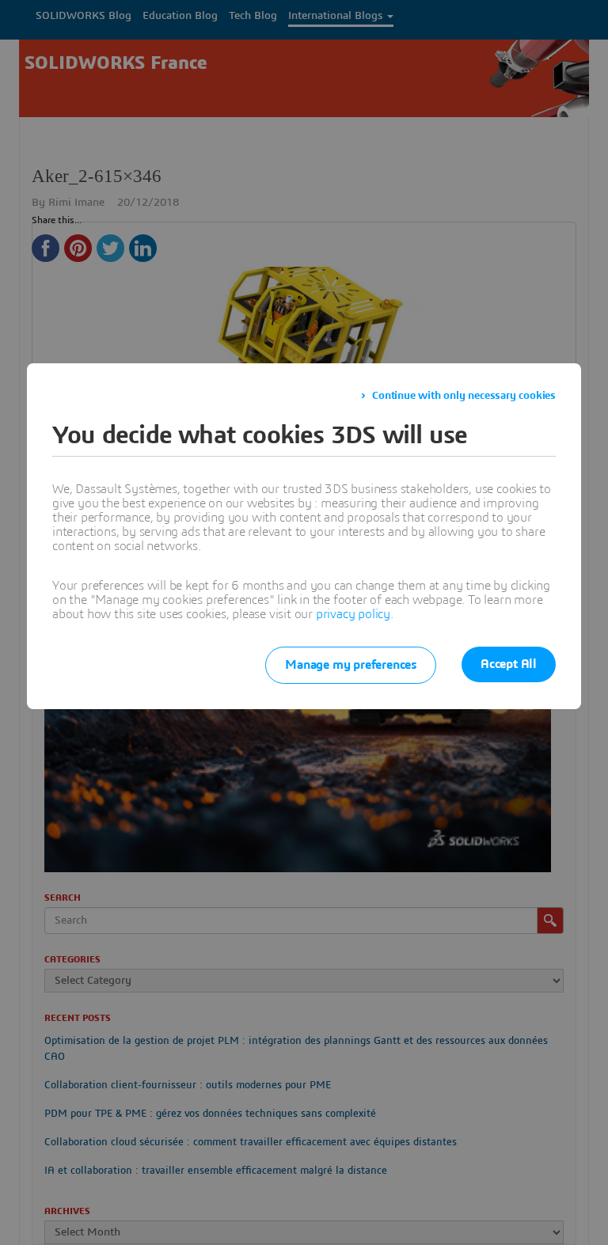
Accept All (509, 664)
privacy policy (353, 614)
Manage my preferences (350, 665)
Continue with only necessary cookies (464, 395)
